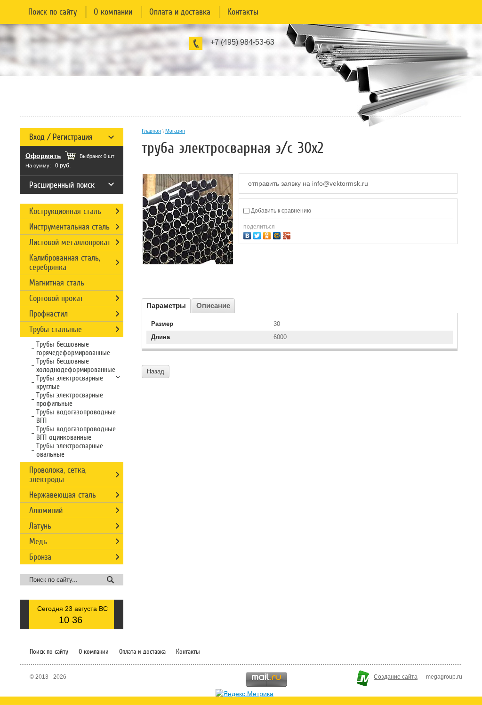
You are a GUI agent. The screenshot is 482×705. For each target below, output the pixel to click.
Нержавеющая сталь (62, 494)
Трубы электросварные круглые (69, 382)
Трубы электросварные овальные (69, 450)
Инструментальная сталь (69, 226)
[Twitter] (258, 234)
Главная (151, 131)
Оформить (43, 155)
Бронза (40, 557)
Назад (155, 371)
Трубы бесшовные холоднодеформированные (75, 365)
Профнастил (48, 313)
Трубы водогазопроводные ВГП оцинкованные (76, 433)
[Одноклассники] (268, 234)
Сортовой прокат (56, 298)
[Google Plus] (288, 234)
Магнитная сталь (56, 282)
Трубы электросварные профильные (69, 399)
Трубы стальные (55, 329)
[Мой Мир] (278, 234)
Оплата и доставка (179, 11)
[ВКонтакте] (248, 234)
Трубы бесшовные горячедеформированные (73, 348)
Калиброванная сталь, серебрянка (64, 262)
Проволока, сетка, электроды (58, 474)
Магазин (175, 131)
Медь (38, 541)
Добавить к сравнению (280, 210)
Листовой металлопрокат (70, 242)
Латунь (40, 526)
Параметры (166, 305)
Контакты (242, 11)
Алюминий (46, 510)
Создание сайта (396, 676)
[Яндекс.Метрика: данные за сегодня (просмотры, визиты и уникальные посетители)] (244, 693)
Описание (213, 305)
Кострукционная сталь (65, 211)
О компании (113, 11)
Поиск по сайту (52, 11)
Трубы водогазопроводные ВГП (76, 416)
